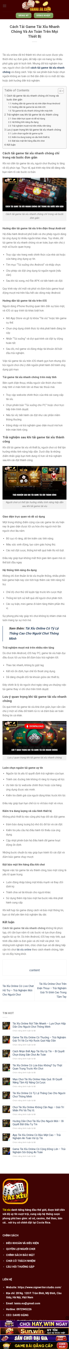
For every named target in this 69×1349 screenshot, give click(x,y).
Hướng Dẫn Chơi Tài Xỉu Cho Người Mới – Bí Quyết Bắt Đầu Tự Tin (38, 1123)
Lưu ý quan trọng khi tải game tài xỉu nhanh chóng (34, 129)
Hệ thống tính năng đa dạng (25, 122)
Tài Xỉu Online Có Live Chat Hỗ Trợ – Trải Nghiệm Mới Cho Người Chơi (18, 990)
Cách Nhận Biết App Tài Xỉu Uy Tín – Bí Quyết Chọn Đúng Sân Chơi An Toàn (38, 1053)
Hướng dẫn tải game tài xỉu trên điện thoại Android (36, 103)
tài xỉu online (24, 949)
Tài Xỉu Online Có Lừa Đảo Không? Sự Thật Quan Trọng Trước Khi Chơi (37, 1067)
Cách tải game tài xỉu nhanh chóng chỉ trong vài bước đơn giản (33, 97)
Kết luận (11, 144)
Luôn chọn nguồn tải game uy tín (27, 133)
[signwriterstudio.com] (36, 6)
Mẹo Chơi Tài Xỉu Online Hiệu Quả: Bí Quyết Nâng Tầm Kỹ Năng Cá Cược (37, 1081)
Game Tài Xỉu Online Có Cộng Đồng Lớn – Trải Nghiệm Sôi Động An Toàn (39, 1150)
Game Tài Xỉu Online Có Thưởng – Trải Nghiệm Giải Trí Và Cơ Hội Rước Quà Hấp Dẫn (39, 1039)
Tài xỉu (7, 1209)
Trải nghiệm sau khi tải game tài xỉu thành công (32, 114)
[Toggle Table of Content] (59, 91)
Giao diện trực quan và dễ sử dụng (28, 118)
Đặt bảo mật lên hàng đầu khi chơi (28, 141)
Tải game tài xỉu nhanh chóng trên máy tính (32, 110)
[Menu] (5, 6)
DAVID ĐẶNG (20, 1315)
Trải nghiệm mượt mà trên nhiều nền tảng (31, 126)
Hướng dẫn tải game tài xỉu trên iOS (28, 107)
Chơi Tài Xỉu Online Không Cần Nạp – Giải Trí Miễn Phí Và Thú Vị (38, 1109)
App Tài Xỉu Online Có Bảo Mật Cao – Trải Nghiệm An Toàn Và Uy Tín (37, 1136)
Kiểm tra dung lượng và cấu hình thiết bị (31, 137)
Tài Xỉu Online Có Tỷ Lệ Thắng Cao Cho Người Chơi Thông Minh (34, 633)
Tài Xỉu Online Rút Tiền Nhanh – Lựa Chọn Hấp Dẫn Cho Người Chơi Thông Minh (39, 1025)
